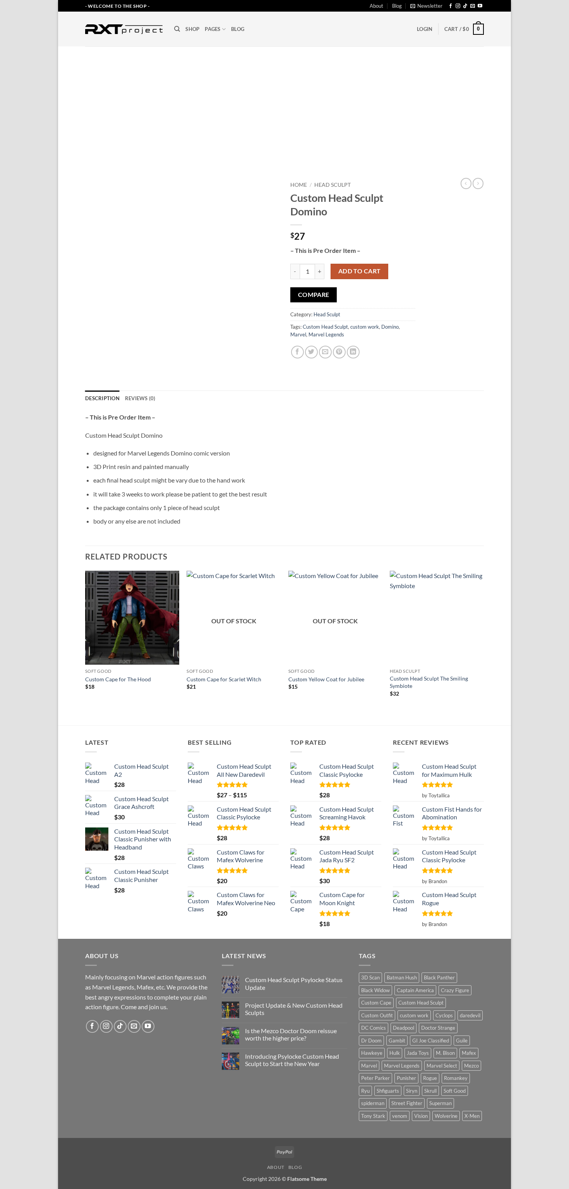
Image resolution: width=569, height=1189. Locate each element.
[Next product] (466, 183)
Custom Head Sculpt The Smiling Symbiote (429, 682)
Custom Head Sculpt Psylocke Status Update (294, 983)
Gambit (397, 1040)
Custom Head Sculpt (325, 327)
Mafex (469, 1053)
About (376, 6)
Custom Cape (376, 1003)
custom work (364, 327)
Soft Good (455, 1091)
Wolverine (446, 1116)
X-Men (472, 1116)
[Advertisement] (284, 104)
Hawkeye (371, 1053)
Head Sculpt (332, 185)
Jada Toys (418, 1053)
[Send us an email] (472, 6)
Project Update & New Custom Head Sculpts (294, 1008)
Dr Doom (371, 1040)
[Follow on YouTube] (480, 6)
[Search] (177, 29)
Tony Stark (373, 1116)
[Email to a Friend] (325, 352)
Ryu (365, 1091)
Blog (397, 6)
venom (399, 1116)
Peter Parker (375, 1078)
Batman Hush (402, 977)
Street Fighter (406, 1103)
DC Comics (373, 1028)
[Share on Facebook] (297, 352)
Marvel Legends (326, 334)
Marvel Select (442, 1066)
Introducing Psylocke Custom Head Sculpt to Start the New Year (292, 1060)
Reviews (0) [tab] (140, 398)
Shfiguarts (388, 1091)
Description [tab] (102, 398)
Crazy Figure (455, 990)
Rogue (430, 1078)
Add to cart (359, 271)
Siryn (411, 1091)
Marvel (298, 334)
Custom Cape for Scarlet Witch (224, 679)
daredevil (470, 1015)
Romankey (456, 1078)
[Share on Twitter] (311, 352)
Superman (440, 1103)
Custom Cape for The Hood (118, 679)
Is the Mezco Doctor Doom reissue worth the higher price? (291, 1034)
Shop (192, 29)
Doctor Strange (438, 1028)
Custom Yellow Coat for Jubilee (326, 679)
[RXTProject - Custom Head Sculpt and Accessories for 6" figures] (124, 29)
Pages (212, 29)
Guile (462, 1040)
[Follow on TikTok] (465, 6)
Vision (421, 1116)
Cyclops (444, 1015)
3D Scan (370, 977)
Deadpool (403, 1028)
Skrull (430, 1091)
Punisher (406, 1078)
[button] (426, 6)
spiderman (372, 1103)
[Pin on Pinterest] (339, 352)
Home (298, 185)
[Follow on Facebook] (450, 6)
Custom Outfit (377, 1015)
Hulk (394, 1053)
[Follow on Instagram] (458, 6)
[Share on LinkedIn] (353, 352)
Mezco (471, 1066)
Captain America (415, 990)
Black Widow (375, 990)
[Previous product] (478, 183)
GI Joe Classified (430, 1040)
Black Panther (439, 977)
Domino (390, 327)
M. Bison (445, 1053)
